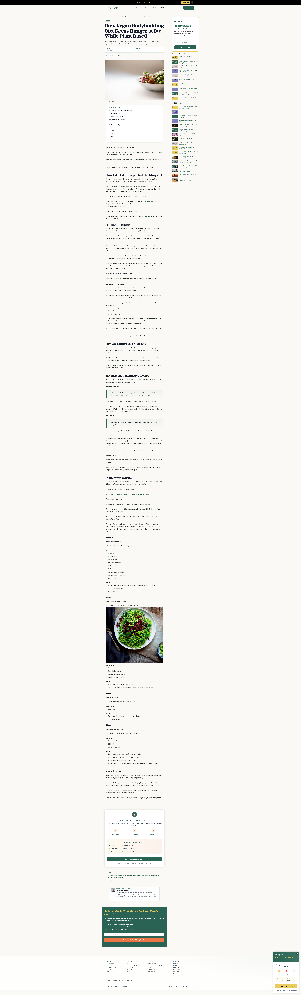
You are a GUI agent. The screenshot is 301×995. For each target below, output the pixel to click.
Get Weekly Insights (185, 47)
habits (145, 216)
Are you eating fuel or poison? (117, 119)
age (144, 509)
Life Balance (109, 969)
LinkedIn (133, 980)
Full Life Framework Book (132, 965)
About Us (175, 963)
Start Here (138, 7)
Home (106, 16)
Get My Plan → (185, 2)
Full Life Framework (111, 967)
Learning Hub (129, 969)
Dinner (112, 136)
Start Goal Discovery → (286, 986)
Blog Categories (177, 969)
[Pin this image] (151, 609)
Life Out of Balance (152, 969)
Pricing (163, 7)
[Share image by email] (160, 609)
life (118, 196)
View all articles (120, 899)
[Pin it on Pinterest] (110, 55)
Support (175, 975)
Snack (112, 133)
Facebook (109, 980)
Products (147, 7)
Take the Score (189, 8)
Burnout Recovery (152, 963)
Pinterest (121, 980)
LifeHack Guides (110, 963)
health (142, 392)
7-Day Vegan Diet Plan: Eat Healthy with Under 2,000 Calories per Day (128, 494)
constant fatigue (150, 201)
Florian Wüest (109, 50)
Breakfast (113, 127)
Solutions (155, 7)
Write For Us (176, 971)
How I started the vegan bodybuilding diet (120, 110)
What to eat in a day (114, 125)
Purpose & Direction (152, 967)
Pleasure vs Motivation (116, 116)
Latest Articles (177, 967)
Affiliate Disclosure (190, 986)
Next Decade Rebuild (152, 971)
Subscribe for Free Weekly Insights (134, 940)
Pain (109, 311)
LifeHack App (129, 963)
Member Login (176, 973)
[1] (131, 411)
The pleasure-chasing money (118, 113)
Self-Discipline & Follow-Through (155, 965)
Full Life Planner (129, 967)
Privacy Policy (181, 986)
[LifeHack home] (112, 7)
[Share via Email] (118, 55)
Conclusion (112, 139)
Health (116, 16)
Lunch (112, 130)
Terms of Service (173, 986)
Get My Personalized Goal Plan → (134, 859)
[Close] (192, 2)
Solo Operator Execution (153, 973)
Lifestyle (111, 16)
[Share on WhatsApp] (157, 609)
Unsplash (113, 101)
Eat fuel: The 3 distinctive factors (118, 122)
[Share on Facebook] (106, 55)
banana (111, 553)
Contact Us (176, 965)
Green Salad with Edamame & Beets (123, 880)
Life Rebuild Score (111, 965)
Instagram (115, 980)
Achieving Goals (110, 971)
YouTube (128, 980)
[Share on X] (114, 55)
